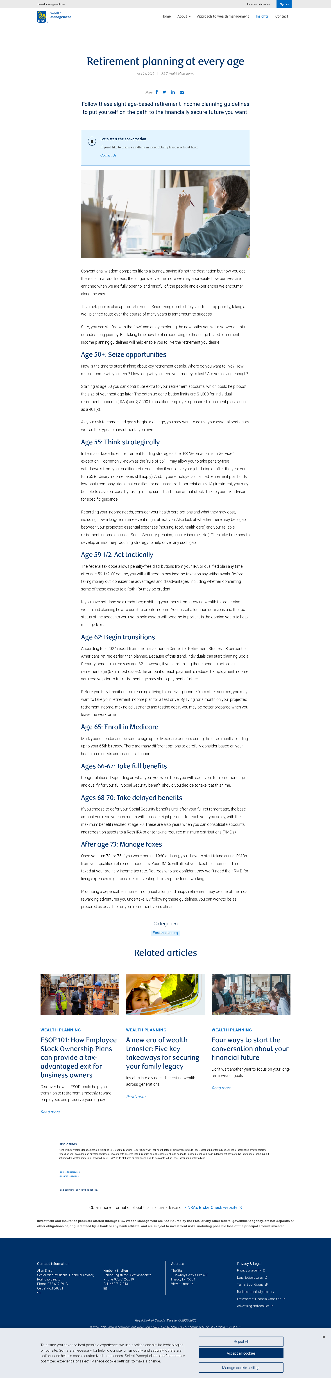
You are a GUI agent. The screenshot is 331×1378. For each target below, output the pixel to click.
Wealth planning (165, 933)
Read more (50, 1112)
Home (166, 16)
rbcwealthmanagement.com (51, 4)
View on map (180, 1284)
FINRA (220, 1327)
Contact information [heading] (53, 1263)
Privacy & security (249, 1270)
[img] (80, 995)
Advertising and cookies (253, 1306)
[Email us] (39, 1293)
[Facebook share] (156, 92)
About (182, 16)
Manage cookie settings (241, 1367)
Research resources (69, 1176)
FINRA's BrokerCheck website (211, 1207)
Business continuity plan (253, 1292)
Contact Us (108, 155)
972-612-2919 (124, 1279)
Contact (281, 16)
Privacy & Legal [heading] (249, 1263)
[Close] (324, 1337)
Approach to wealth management (223, 16)
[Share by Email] (182, 92)
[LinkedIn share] (173, 92)
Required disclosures (69, 1172)
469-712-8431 (120, 1284)
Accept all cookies (241, 1353)
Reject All (241, 1341)
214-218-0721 (53, 1288)
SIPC (234, 1327)
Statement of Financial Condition (259, 1299)
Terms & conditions (250, 1285)
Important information (258, 4)
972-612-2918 (58, 1284)
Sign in (283, 4)
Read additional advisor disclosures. (78, 1189)
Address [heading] (177, 1263)
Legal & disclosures (250, 1278)
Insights (262, 16)
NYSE (205, 1327)
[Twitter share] (164, 92)
